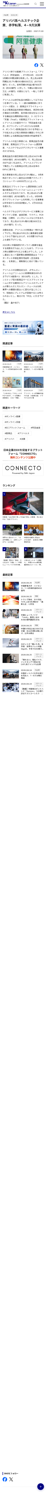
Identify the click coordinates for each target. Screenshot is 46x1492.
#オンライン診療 (12, 422)
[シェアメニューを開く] (40, 1486)
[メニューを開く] (42, 4)
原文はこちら (9, 312)
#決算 (22, 439)
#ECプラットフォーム (15, 427)
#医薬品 (8, 433)
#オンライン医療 (12, 416)
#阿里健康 (35, 427)
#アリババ (9, 439)
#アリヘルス (23, 433)
